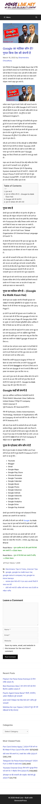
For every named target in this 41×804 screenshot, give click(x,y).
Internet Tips (32, 569)
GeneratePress (20, 801)
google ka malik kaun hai (22, 572)
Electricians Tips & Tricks (16, 569)
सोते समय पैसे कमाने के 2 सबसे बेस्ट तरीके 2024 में (20, 754)
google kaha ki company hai (14, 575)
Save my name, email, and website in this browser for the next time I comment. (20, 648)
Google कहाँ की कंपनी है (13, 199)
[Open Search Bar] (36, 17)
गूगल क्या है (8, 191)
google (8, 572)
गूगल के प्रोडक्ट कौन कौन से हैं (15, 202)
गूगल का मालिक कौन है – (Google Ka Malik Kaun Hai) (20, 195)
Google (26, 520)
